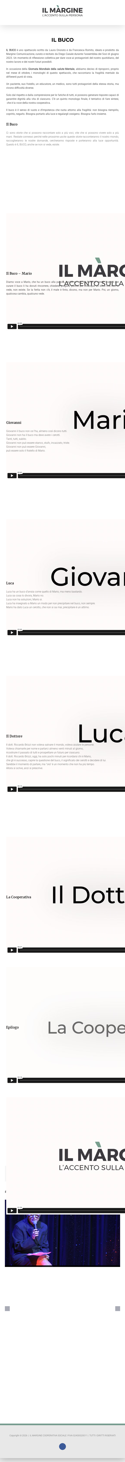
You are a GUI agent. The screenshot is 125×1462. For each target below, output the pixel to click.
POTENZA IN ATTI (62, 1230)
